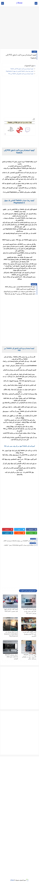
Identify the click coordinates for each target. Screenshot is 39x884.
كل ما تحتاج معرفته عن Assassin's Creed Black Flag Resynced (11, 634)
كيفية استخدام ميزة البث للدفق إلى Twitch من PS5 (20, 73)
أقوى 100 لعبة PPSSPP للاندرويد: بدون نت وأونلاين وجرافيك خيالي (29, 657)
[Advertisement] (19, 27)
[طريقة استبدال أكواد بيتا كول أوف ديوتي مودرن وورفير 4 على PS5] (28, 601)
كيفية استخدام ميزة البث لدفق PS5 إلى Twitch (21, 69)
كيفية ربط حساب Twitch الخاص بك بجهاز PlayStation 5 (19, 71)
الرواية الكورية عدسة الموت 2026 (25, 289)
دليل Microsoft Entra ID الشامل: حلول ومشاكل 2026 (20, 287)
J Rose (19, 2)
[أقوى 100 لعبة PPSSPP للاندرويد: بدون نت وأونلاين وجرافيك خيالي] (28, 647)
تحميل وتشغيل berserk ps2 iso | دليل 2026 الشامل (11, 657)
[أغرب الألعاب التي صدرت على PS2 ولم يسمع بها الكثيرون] (28, 624)
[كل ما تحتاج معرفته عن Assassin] (10, 624)
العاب (34, 52)
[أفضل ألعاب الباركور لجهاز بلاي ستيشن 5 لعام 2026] (10, 601)
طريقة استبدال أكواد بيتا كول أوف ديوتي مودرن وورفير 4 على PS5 (29, 611)
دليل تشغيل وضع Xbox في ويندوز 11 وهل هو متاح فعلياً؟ (20, 294)
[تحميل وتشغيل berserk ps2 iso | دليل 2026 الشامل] (10, 647)
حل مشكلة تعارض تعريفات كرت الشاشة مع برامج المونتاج (19, 291)
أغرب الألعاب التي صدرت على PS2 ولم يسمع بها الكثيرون (29, 634)
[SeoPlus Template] (27, 880)
